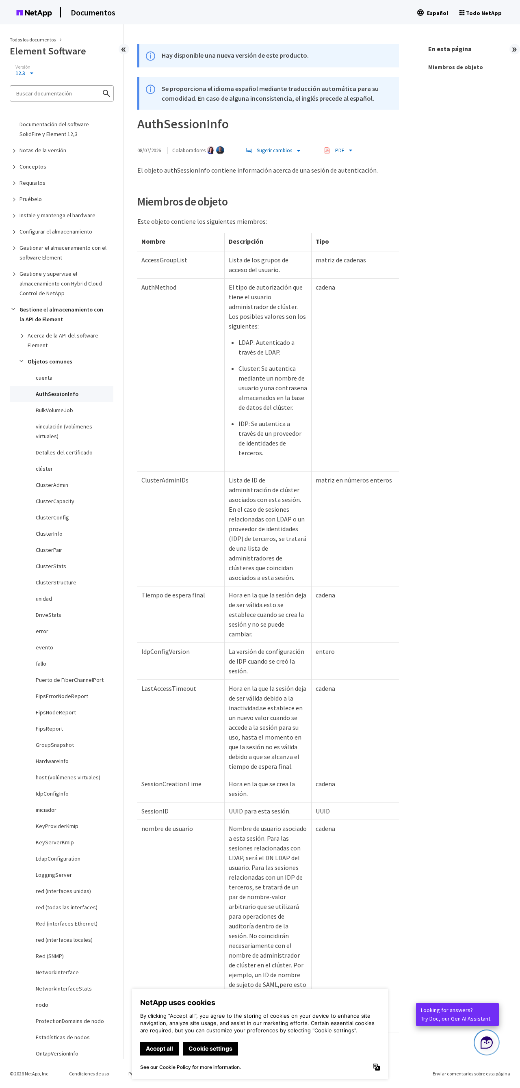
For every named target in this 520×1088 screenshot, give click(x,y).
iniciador (46, 809)
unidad (44, 598)
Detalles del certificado (64, 452)
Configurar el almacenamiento (56, 231)
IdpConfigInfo (52, 793)
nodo (42, 1004)
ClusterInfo (49, 533)
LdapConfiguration (58, 858)
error (42, 631)
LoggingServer (54, 874)
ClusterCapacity (55, 501)
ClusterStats (51, 566)
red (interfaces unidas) (63, 891)
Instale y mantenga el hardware (57, 215)
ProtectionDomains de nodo (70, 1021)
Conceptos (33, 166)
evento (44, 647)
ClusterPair (49, 550)
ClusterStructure (56, 582)
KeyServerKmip (55, 842)
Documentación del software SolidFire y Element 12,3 (54, 129)
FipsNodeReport (56, 712)
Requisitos (33, 182)
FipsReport (49, 728)
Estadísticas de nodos (63, 1037)
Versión (22, 67)
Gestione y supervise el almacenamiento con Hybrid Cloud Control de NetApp (61, 283)
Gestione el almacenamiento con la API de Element (61, 314)
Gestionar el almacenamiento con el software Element (63, 252)
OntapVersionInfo (57, 1053)
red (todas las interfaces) (67, 907)
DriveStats (48, 615)
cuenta (44, 377)
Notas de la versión (43, 150)
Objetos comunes (50, 361)
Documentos (93, 12)
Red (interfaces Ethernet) (67, 923)
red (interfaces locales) (64, 939)
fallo (41, 663)
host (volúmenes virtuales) (68, 777)
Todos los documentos (33, 40)
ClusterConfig (52, 517)
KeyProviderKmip (57, 826)
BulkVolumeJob (54, 410)
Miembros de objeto (455, 67)
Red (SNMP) (50, 956)
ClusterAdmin (52, 485)
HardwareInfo (52, 761)
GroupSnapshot (55, 744)
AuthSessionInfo (57, 394)
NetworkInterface (57, 972)
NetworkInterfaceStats (64, 988)
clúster (44, 468)
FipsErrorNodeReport (62, 696)
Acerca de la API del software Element (63, 340)
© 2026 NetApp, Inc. (30, 1074)
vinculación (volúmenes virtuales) (64, 431)
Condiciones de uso (89, 1074)
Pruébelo (31, 199)
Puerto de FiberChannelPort (70, 680)
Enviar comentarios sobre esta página (471, 1074)
